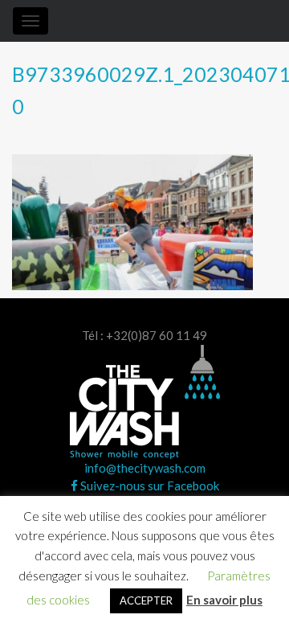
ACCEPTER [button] (146, 600)
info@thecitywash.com (145, 468)
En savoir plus (224, 599)
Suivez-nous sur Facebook (148, 485)
